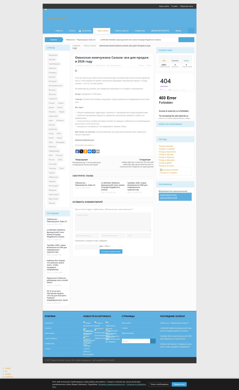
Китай (51, 138)
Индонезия (53, 116)
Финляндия (53, 186)
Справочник (140, 31)
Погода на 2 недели (168, 172)
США (60, 160)
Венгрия (52, 90)
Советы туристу (121, 31)
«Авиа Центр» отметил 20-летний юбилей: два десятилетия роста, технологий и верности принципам (137, 164)
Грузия (60, 103)
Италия (52, 125)
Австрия (52, 59)
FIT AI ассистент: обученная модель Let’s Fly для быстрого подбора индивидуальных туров (57, 295)
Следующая (145, 159)
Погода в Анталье (166, 165)
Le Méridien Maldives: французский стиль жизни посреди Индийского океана (130, 40)
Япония (52, 203)
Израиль (52, 112)
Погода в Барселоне (167, 152)
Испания (59, 120)
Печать (141, 65)
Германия (53, 99)
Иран (51, 120)
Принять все (179, 384)
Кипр (59, 133)
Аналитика (86, 31)
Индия (61, 112)
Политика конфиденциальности (111, 384)
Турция (52, 173)
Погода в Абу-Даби (167, 160)
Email (149, 65)
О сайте (174, 6)
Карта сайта (164, 6)
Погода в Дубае (165, 163)
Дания (51, 107)
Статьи (72, 31)
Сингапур (53, 164)
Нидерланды (54, 151)
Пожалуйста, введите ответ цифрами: (91, 241)
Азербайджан (54, 64)
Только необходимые (159, 384)
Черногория (54, 194)
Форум (178, 31)
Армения (52, 68)
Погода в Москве (166, 146)
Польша (59, 155)
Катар (51, 133)
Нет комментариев (114, 65)
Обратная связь (186, 6)
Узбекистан (53, 177)
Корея (59, 138)
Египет (60, 107)
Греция (52, 103)
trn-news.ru (89, 145)
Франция (52, 190)
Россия (52, 160)
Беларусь (53, 73)
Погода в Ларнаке (166, 157)
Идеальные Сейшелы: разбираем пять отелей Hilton (57, 280)
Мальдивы (60, 142)
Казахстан (53, 129)
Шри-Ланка (53, 199)
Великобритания (55, 86)
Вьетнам (52, 94)
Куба (51, 142)
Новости (59, 31)
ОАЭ (51, 155)
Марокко (52, 147)
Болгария (53, 81)
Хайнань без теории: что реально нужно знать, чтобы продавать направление (56, 265)
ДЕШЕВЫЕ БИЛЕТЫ (160, 31)
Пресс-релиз (102, 31)
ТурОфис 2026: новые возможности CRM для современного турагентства (137, 186)
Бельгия (52, 77)
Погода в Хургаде (166, 154)
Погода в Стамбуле (167, 149)
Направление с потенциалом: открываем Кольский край (86, 163)
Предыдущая (81, 159)
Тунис (61, 168)
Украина (52, 181)
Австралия (53, 55)
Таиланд (52, 168)
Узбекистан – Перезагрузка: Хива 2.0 (80, 40)
